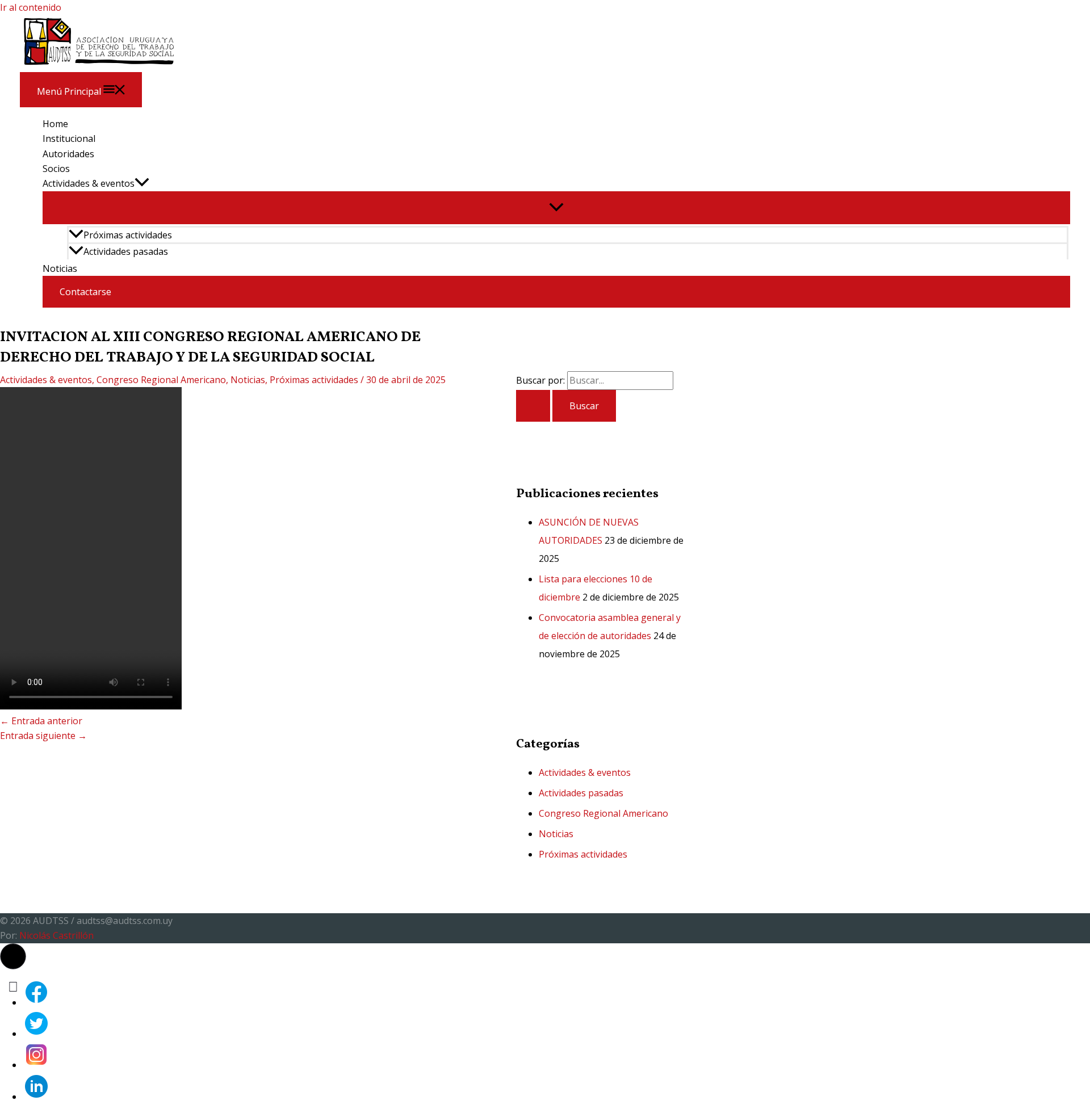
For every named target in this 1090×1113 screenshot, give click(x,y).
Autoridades (68, 154)
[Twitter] (36, 1033)
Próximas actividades (127, 235)
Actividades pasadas (125, 251)
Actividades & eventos (89, 183)
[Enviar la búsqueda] (533, 406)
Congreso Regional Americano (161, 379)
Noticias (60, 268)
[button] (142, 183)
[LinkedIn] (36, 1096)
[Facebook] (36, 1002)
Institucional (69, 138)
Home (55, 123)
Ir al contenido (30, 7)
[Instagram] (36, 1065)
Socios (56, 168)
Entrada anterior (41, 721)
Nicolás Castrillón (56, 935)
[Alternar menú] (556, 207)
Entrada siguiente (43, 735)
